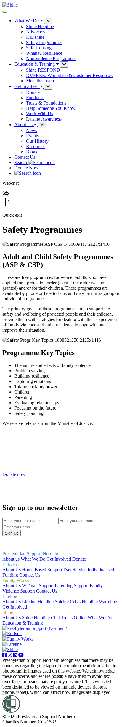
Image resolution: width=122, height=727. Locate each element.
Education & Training (22, 622)
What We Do (33, 558)
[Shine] (10, 649)
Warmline (108, 601)
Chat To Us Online (68, 617)
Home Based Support (42, 569)
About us (11, 558)
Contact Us (24, 157)
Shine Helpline (36, 617)
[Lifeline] (12, 644)
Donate (79, 558)
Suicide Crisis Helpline (76, 601)
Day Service (74, 569)
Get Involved (58, 558)
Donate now (13, 474)
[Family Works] (17, 638)
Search (21, 162)
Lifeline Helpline (38, 601)
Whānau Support (38, 585)
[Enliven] (12, 633)
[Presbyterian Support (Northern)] (34, 628)
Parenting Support (72, 585)
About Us (11, 569)
